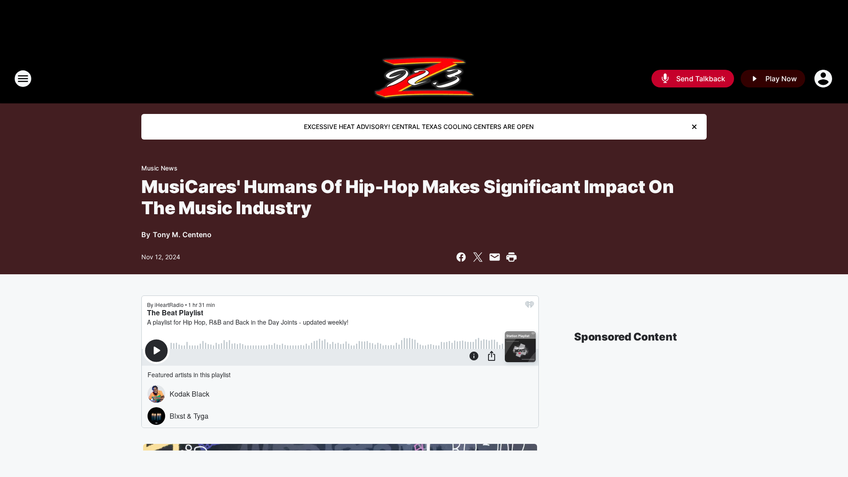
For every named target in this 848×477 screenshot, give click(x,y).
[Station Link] (424, 79)
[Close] (694, 126)
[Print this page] (511, 257)
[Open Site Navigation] (23, 78)
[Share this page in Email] (494, 257)
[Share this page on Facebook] (461, 257)
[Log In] (824, 78)
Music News (159, 168)
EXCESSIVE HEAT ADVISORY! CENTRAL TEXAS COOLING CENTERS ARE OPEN (419, 126)
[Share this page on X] (478, 257)
